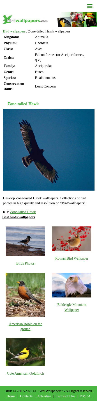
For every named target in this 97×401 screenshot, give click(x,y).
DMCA (85, 396)
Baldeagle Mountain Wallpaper (71, 307)
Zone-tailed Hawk (23, 212)
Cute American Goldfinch (25, 373)
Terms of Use (65, 396)
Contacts (26, 396)
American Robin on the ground (25, 326)
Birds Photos (25, 263)
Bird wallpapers (14, 31)
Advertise (44, 396)
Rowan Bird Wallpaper (71, 258)
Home (11, 396)
